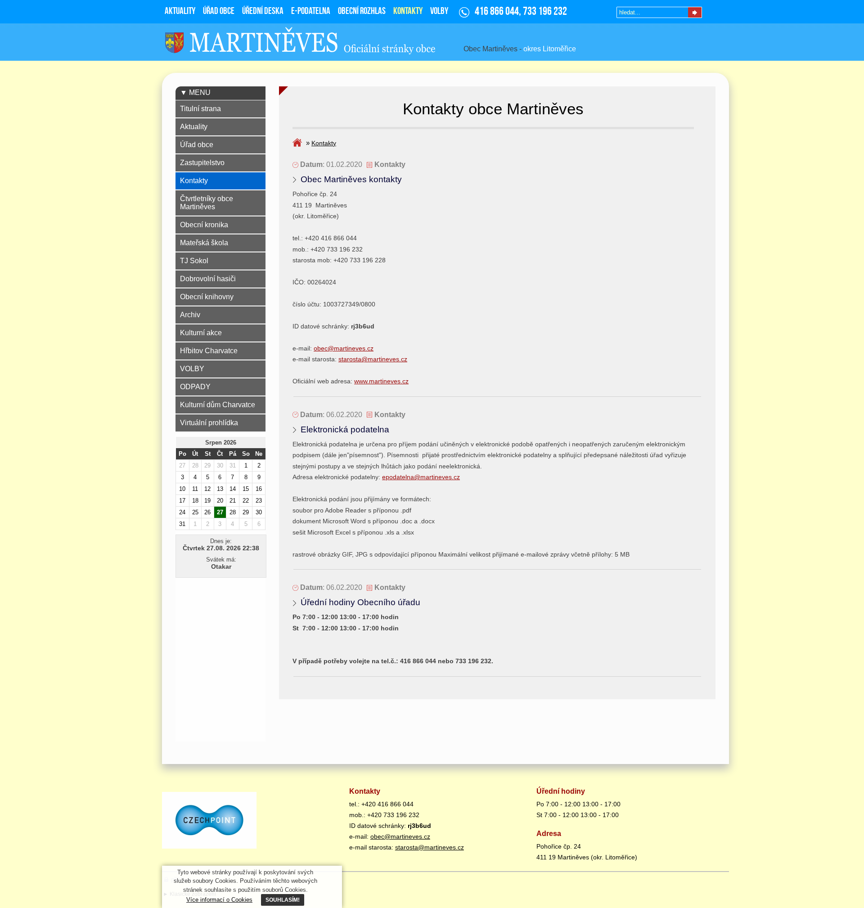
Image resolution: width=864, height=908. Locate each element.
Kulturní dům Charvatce (217, 405)
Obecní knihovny (207, 297)
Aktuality (193, 126)
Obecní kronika (204, 225)
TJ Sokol (194, 261)
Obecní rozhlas (362, 11)
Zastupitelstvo (202, 162)
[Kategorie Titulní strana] (298, 143)
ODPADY (195, 387)
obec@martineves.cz (344, 348)
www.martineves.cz (381, 381)
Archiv (190, 315)
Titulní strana (200, 108)
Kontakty (323, 143)
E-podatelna (310, 11)
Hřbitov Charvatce (209, 351)
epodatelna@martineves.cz (421, 477)
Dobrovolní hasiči (208, 279)
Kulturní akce (201, 333)
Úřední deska (263, 11)
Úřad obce (196, 144)
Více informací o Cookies (219, 899)
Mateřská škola (204, 243)
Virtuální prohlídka (209, 423)
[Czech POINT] (210, 821)
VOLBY (192, 369)
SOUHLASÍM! (283, 900)
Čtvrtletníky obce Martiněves (206, 203)
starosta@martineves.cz (372, 359)
